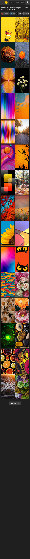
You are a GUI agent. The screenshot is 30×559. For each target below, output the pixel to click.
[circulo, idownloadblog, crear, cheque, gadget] (22, 106)
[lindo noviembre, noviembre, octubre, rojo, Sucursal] (22, 182)
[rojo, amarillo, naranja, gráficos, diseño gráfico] (22, 233)
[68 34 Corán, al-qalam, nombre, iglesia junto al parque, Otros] (22, 208)
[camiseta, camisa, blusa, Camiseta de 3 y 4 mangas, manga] (8, 335)
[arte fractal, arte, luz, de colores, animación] (8, 80)
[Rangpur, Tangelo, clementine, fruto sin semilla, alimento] (8, 361)
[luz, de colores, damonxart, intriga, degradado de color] (8, 106)
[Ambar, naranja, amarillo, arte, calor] (22, 157)
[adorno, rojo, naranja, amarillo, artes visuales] (8, 208)
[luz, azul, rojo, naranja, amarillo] (8, 259)
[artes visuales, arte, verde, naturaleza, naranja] (8, 284)
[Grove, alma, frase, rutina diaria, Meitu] (22, 29)
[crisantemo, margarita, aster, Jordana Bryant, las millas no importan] (22, 80)
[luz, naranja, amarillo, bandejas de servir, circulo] (22, 335)
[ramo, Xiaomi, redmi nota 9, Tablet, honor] (22, 386)
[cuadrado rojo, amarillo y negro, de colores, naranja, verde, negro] (8, 182)
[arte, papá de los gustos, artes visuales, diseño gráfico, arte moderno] (22, 361)
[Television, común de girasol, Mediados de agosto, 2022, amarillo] (8, 233)
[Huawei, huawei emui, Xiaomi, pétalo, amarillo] (8, 55)
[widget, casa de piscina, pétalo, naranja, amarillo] (22, 310)
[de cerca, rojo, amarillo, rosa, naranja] (8, 157)
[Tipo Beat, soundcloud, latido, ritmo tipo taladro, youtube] (8, 29)
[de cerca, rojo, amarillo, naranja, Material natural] (22, 55)
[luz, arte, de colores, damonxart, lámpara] (8, 131)
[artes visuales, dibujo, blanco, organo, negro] (22, 259)
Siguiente (14, 403)
